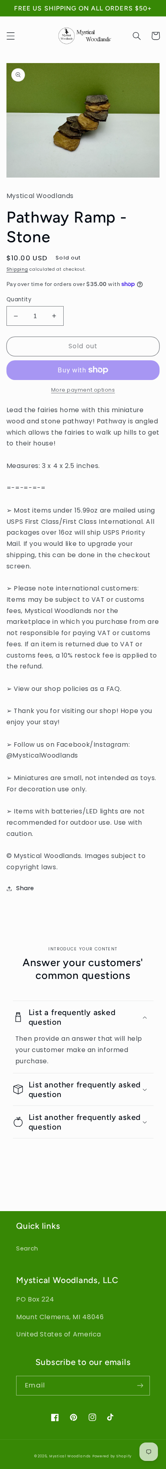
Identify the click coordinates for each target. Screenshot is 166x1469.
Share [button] (25, 888)
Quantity (18, 299)
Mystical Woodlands (70, 1456)
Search (27, 1248)
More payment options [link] (83, 389)
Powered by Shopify (112, 1456)
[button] (10, 36)
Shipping (17, 269)
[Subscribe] (140, 1385)
